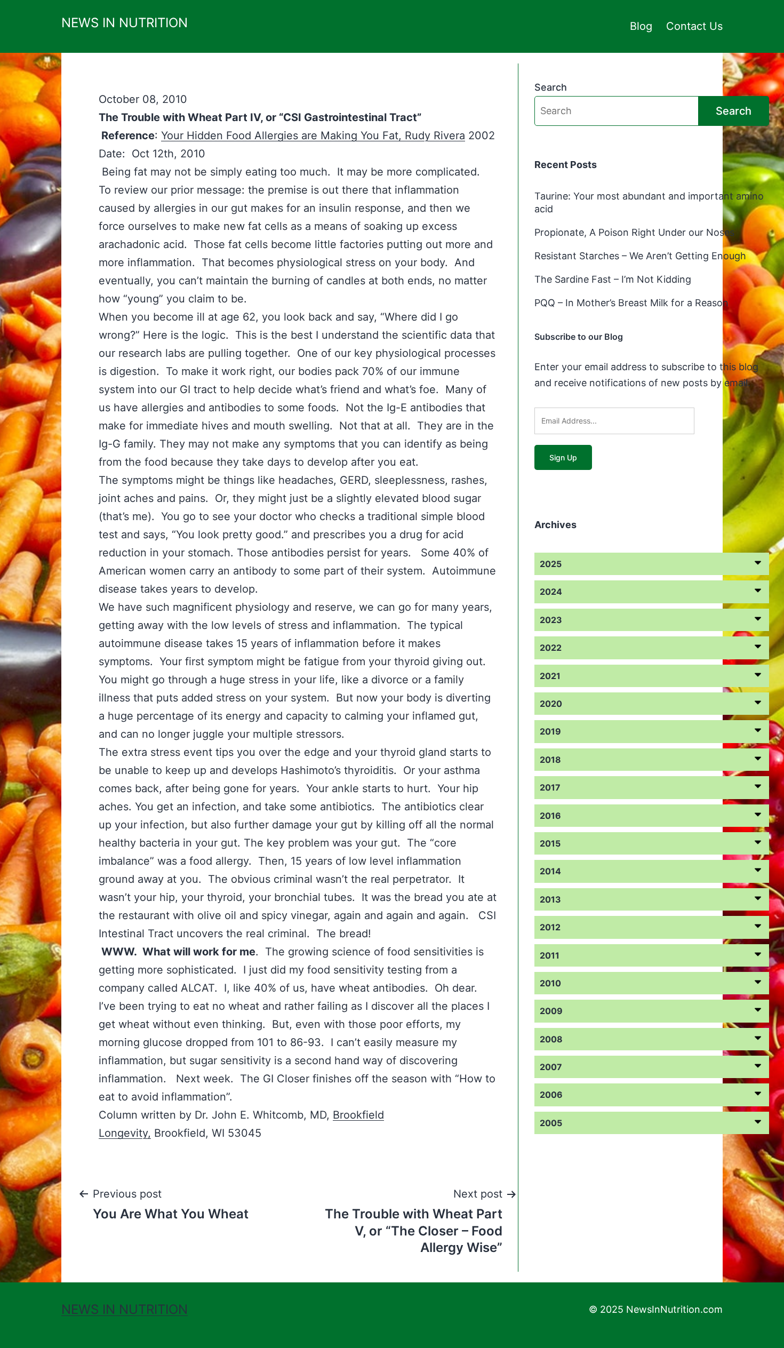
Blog (641, 26)
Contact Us (694, 26)
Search (550, 87)
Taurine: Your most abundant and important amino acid (649, 202)
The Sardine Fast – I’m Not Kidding (612, 279)
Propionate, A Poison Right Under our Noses (634, 232)
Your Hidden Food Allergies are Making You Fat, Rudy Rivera (313, 135)
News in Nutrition (124, 22)
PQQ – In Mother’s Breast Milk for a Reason (631, 302)
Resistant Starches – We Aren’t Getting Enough (640, 255)
